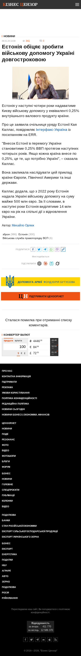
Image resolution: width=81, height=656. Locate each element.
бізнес (6, 543)
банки (6, 520)
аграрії (6, 570)
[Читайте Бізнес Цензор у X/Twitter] (31, 639)
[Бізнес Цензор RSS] (55, 639)
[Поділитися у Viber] (57, 249)
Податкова (9, 515)
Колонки (7, 501)
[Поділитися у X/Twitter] (39, 249)
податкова (9, 587)
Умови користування (16, 393)
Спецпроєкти (10, 490)
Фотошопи (9, 456)
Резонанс (8, 439)
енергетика (9, 554)
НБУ (4, 565)
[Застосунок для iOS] (49, 639)
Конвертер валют (17, 334)
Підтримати (9, 382)
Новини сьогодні (13, 409)
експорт (7, 549)
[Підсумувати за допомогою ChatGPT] (39, 263)
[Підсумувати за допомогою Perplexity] (51, 263)
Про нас (7, 371)
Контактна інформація (16, 376)
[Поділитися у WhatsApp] (51, 249)
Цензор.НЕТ (9, 423)
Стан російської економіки (19, 526)
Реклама (7, 387)
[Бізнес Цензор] (20, 5)
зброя (10, 234)
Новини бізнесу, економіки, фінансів (26, 414)
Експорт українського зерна (20, 537)
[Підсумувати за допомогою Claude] (45, 263)
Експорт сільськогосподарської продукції (30, 531)
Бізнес (6, 473)
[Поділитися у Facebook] (33, 249)
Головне (7, 484)
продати (8, 340)
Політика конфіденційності (19, 398)
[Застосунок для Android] (43, 639)
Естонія (26, 234)
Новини (9, 36)
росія (5, 592)
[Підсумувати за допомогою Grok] (57, 263)
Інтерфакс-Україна (51, 130)
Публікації (8, 495)
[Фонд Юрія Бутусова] (40, 281)
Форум (6, 467)
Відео (5, 450)
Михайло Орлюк (23, 225)
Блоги (6, 461)
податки (7, 560)
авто (5, 576)
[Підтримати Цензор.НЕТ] (40, 296)
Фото (5, 445)
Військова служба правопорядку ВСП (28, 238)
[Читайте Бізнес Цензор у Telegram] (37, 639)
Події (5, 434)
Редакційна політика (15, 403)
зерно (6, 581)
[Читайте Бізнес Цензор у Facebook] (25, 639)
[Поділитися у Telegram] (45, 249)
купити (18, 340)
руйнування (10, 598)
